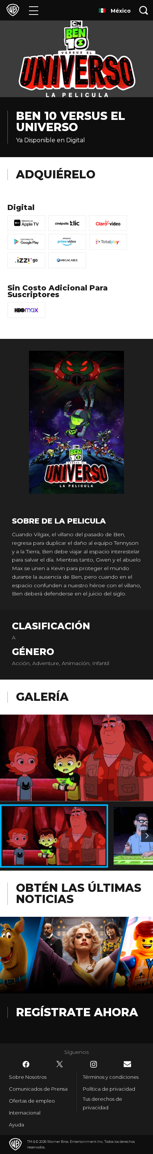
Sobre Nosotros (27, 1077)
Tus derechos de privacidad (102, 1103)
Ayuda (16, 1125)
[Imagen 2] (147, 836)
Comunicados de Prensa (38, 1089)
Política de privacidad (109, 1089)
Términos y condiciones (111, 1077)
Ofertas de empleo (32, 1101)
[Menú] (33, 10)
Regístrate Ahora (77, 1012)
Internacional (24, 1113)
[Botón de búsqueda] (143, 10)
